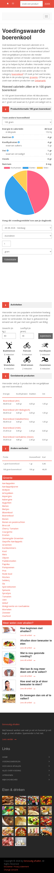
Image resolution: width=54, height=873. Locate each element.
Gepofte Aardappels (12, 541)
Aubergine (7, 499)
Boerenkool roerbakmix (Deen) (18, 436)
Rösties (6, 577)
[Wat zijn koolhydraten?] (19, 142)
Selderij (6, 580)
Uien (4, 599)
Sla (3, 583)
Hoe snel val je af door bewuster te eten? (34, 682)
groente (34, 77)
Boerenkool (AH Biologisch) (16, 409)
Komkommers (9, 547)
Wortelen (6, 609)
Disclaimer (8, 866)
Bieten (5, 505)
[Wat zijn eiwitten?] (13, 137)
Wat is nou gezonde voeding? (32, 654)
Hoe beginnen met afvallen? (31, 629)
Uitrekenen (7, 775)
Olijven (5, 557)
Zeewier (6, 612)
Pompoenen (8, 567)
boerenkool (17, 74)
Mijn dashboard (10, 779)
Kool (4, 551)
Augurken (6, 502)
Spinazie (6, 590)
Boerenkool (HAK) (12, 427)
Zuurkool (6, 615)
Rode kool (7, 573)
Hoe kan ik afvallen (11, 766)
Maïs (4, 554)
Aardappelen (8, 483)
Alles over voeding (11, 770)
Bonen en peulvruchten (13, 522)
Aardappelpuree (10, 486)
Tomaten (6, 596)
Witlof (5, 602)
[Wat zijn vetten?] (7, 150)
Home (5, 757)
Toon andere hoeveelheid (16, 117)
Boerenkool (8, 515)
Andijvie (6, 489)
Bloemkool (7, 512)
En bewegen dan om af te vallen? (35, 696)
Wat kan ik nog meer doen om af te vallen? (33, 670)
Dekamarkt (40, 80)
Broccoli (6, 525)
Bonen (5, 518)
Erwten (5, 535)
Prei (4, 570)
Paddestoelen (9, 560)
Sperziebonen (9, 586)
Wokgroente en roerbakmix (15, 606)
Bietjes (5, 509)
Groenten (7, 544)
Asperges (7, 496)
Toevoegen (10, 259)
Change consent (11, 870)
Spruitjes (6, 593)
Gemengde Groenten (12, 538)
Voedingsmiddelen (11, 761)
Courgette (7, 531)
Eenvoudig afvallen (11, 724)
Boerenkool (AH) (11, 400)
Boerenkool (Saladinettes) (16, 418)
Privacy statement (21, 866)
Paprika (6, 564)
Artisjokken (7, 493)
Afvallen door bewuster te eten (36, 642)
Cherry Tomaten (10, 528)
